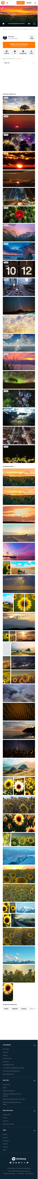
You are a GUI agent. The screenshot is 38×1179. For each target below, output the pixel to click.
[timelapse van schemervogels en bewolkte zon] (19, 178)
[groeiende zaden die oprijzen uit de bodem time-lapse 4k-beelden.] (19, 453)
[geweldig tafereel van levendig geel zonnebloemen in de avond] (8, 635)
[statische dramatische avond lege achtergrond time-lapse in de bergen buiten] (19, 653)
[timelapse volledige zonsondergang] (19, 160)
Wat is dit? (18, 58)
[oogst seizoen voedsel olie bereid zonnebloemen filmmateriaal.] (19, 1057)
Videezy (5, 1176)
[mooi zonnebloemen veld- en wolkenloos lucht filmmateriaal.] (19, 981)
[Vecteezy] (3, 3)
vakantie (14, 1129)
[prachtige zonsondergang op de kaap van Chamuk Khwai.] (19, 250)
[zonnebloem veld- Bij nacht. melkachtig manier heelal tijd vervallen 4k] (19, 823)
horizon (23, 1129)
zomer (6, 1129)
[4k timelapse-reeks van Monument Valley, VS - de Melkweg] (19, 305)
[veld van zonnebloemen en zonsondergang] (8, 860)
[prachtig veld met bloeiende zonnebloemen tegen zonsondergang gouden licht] (26, 1027)
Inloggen (28, 2)
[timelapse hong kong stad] (19, 286)
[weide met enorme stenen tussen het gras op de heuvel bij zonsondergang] (8, 616)
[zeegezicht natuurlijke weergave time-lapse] (19, 416)
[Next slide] (31, 1129)
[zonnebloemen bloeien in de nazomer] (6, 932)
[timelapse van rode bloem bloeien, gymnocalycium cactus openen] (19, 213)
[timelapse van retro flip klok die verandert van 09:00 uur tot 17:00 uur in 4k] (19, 268)
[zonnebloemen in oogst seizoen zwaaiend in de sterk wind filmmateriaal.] (19, 1000)
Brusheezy (6, 1170)
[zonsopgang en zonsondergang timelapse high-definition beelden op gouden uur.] (19, 123)
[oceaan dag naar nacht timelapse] (19, 342)
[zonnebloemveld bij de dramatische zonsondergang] (13, 668)
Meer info (6, 62)
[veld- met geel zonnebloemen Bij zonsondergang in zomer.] (6, 567)
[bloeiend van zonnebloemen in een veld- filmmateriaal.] (19, 1094)
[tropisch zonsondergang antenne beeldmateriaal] (19, 804)
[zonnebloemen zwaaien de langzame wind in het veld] (19, 897)
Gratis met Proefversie (19, 45)
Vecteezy (5, 1173)
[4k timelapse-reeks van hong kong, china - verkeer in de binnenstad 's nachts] (19, 196)
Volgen (32, 38)
